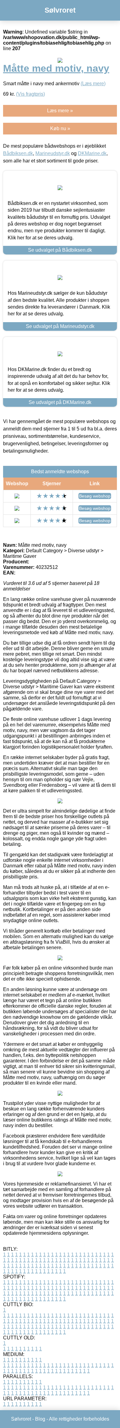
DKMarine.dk (92, 153)
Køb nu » (60, 128)
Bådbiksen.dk (18, 153)
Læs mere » (60, 110)
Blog (40, 1419)
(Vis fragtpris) (30, 94)
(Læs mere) (93, 83)
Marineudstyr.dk (52, 153)
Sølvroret (60, 10)
